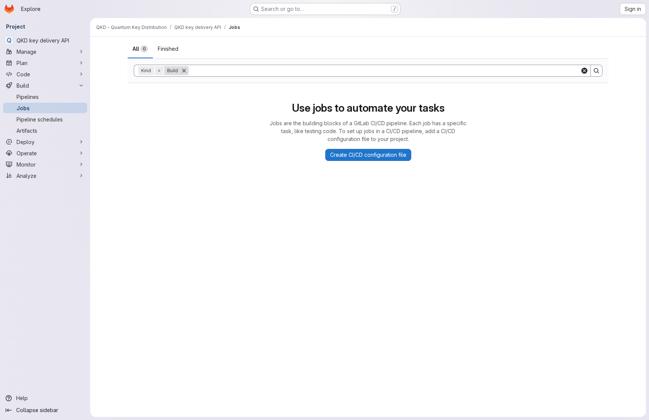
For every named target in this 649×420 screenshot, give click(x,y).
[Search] (596, 71)
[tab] (140, 48)
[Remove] (184, 70)
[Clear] (584, 70)
